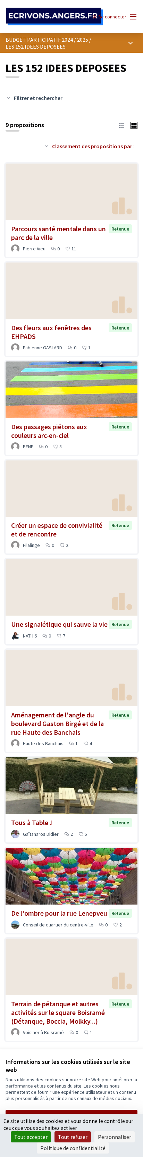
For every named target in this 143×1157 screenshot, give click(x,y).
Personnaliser (114, 1136)
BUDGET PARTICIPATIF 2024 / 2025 (47, 39)
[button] (121, 124)
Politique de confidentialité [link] (73, 1147)
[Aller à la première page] (54, 16)
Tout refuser (72, 1136)
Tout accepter (31, 1136)
